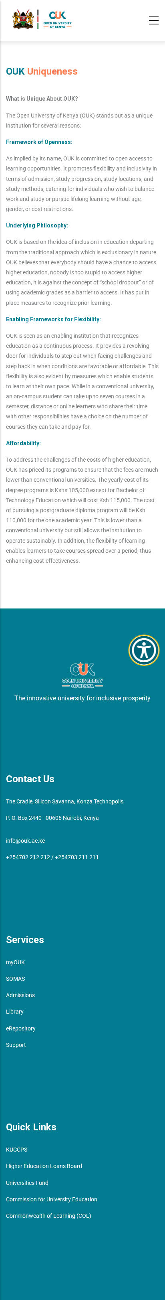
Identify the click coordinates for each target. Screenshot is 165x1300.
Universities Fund (27, 1183)
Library (15, 1011)
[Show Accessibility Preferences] (144, 650)
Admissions (20, 995)
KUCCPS (16, 1149)
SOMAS (15, 979)
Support (16, 1045)
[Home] (42, 19)
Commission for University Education (51, 1199)
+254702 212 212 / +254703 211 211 (52, 857)
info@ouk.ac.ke (25, 841)
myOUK (15, 962)
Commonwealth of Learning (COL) (48, 1216)
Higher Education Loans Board (44, 1166)
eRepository (21, 1028)
